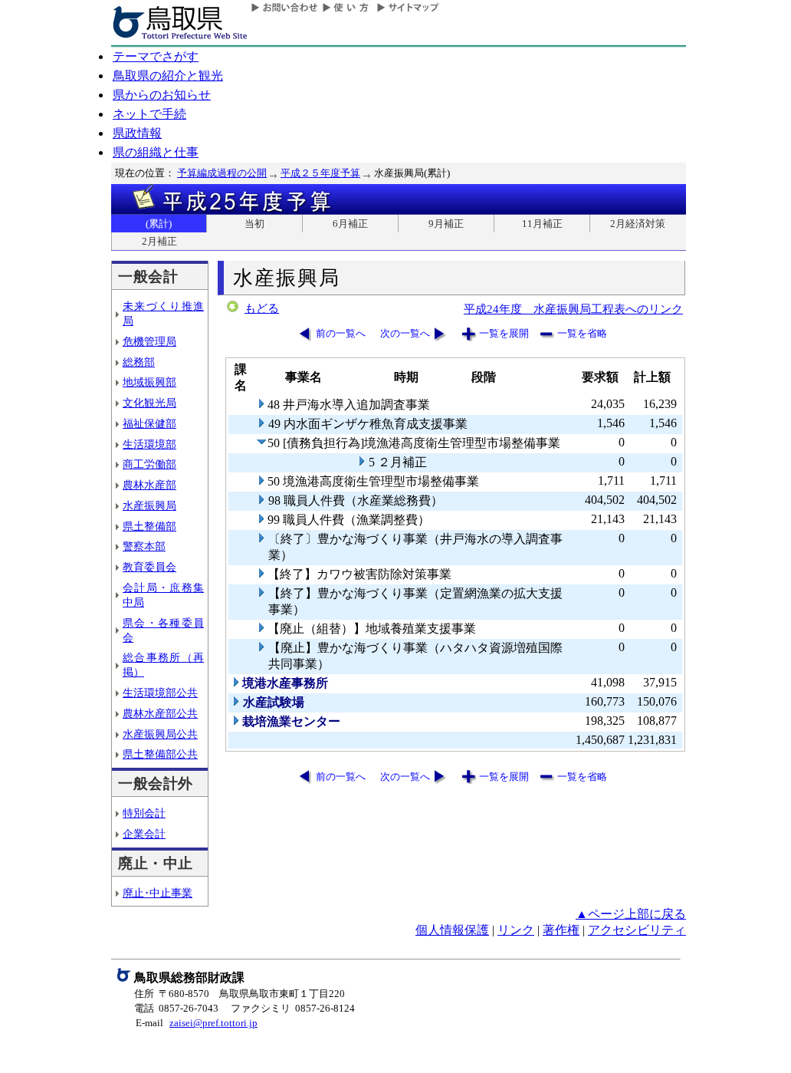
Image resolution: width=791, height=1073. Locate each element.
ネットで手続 (149, 113)
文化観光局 (149, 403)
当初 (254, 223)
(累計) (159, 223)
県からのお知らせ (162, 94)
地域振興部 (149, 382)
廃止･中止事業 (157, 893)
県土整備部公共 (160, 754)
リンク (515, 929)
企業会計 (144, 834)
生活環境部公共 (160, 692)
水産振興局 (149, 505)
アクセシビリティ (637, 929)
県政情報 (137, 133)
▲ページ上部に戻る (631, 913)
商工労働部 (149, 464)
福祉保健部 (149, 423)
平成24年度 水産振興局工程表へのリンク (573, 308)
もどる (262, 308)
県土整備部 (149, 526)
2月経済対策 (637, 223)
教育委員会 (149, 567)
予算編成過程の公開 (222, 173)
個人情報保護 (452, 929)
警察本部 (144, 546)
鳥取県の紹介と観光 (168, 75)
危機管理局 (149, 341)
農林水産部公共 (160, 713)
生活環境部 (149, 444)
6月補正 (350, 223)
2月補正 (159, 241)
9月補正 (446, 223)
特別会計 (144, 813)
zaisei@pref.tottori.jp (213, 1023)
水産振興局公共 (160, 734)
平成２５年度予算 (320, 173)
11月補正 (542, 223)
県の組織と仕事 (156, 152)
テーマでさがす (156, 56)
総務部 (139, 362)
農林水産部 (149, 485)
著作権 (561, 929)
